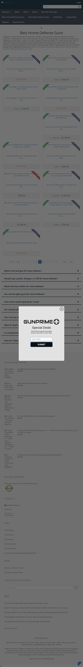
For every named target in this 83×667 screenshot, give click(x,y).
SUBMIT (41, 344)
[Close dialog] (61, 309)
